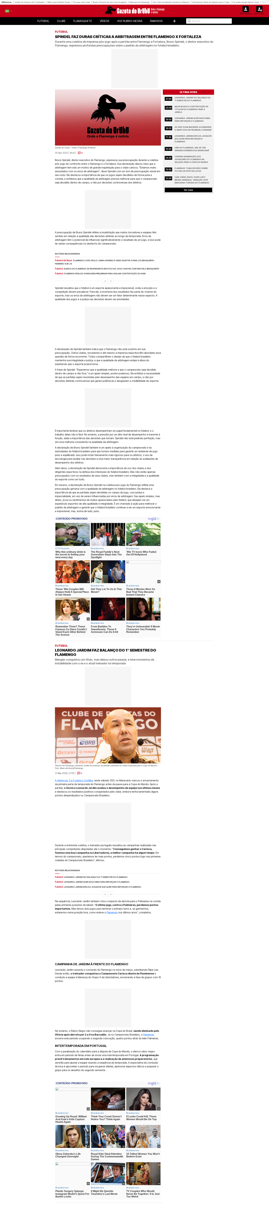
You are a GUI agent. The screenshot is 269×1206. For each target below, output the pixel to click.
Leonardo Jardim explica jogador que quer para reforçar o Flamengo (193, 139)
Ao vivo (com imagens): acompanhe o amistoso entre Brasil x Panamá (193, 128)
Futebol (43, 21)
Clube (61, 21)
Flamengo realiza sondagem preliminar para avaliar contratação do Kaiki (105, 273)
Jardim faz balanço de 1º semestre (29, 2)
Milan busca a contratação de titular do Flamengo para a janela (192, 109)
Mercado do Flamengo (140, 2)
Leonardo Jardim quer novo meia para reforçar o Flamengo (193, 119)
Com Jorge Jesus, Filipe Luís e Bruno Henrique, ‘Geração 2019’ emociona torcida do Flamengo (192, 180)
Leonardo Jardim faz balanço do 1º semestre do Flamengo (193, 99)
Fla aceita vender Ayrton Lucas (245, 2)
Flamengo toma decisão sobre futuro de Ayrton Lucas (191, 169)
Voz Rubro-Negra (129, 21)
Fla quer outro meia (81, 2)
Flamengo (112, 912)
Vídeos (104, 21)
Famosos (156, 21)
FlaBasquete (82, 21)
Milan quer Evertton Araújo (58, 2)
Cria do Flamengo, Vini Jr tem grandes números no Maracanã (192, 149)
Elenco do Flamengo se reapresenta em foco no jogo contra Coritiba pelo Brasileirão (111, 268)
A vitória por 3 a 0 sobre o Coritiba (74, 780)
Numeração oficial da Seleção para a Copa (210, 2)
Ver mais (188, 190)
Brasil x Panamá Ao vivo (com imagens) (110, 2)
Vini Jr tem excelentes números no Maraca (171, 2)
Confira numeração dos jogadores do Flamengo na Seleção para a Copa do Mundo (191, 159)
